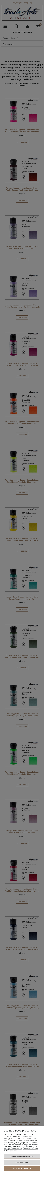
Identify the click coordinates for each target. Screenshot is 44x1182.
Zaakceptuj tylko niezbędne (22, 1156)
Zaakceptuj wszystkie (22, 1168)
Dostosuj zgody (22, 1162)
